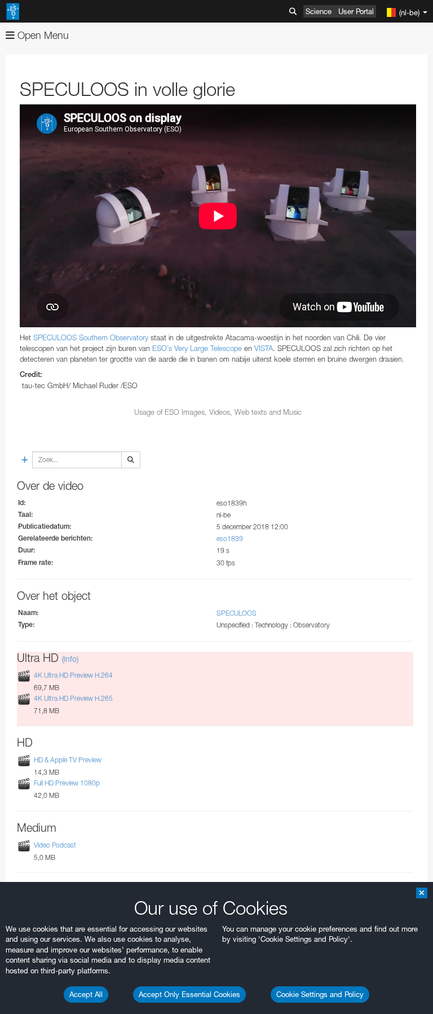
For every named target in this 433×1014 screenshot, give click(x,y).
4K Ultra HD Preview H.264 (73, 675)
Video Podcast (55, 845)
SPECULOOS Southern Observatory (90, 337)
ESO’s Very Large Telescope (197, 348)
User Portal (356, 11)
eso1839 (229, 538)
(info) (70, 659)
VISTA (263, 348)
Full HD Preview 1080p (67, 783)
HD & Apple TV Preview (67, 760)
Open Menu (42, 35)
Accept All (86, 994)
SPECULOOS (236, 613)
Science (319, 11)
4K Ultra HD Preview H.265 (73, 698)
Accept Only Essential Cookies (189, 994)
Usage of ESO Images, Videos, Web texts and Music (218, 411)
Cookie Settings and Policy (320, 994)
